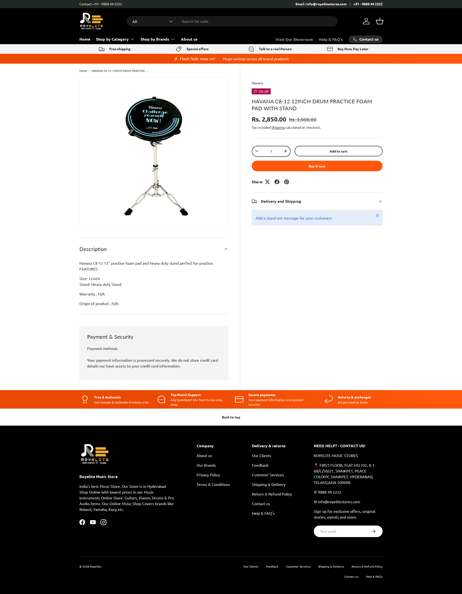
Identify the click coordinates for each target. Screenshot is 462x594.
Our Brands (206, 465)
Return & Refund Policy (272, 493)
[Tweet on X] (267, 182)
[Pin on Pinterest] (286, 182)
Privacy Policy (208, 474)
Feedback (260, 465)
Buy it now (317, 166)
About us (189, 39)
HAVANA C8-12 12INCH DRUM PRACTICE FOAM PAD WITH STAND (120, 70)
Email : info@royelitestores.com (321, 4)
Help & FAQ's (331, 39)
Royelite (95, 566)
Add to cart (338, 151)
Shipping (278, 127)
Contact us (261, 503)
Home (84, 39)
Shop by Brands (155, 39)
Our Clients (261, 455)
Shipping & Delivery (269, 484)
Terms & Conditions (213, 484)
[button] (379, 21)
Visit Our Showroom (294, 39)
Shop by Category (112, 39)
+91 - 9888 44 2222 (368, 4)
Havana (257, 83)
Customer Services (268, 474)
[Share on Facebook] (277, 182)
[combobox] (232, 21)
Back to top (231, 417)
